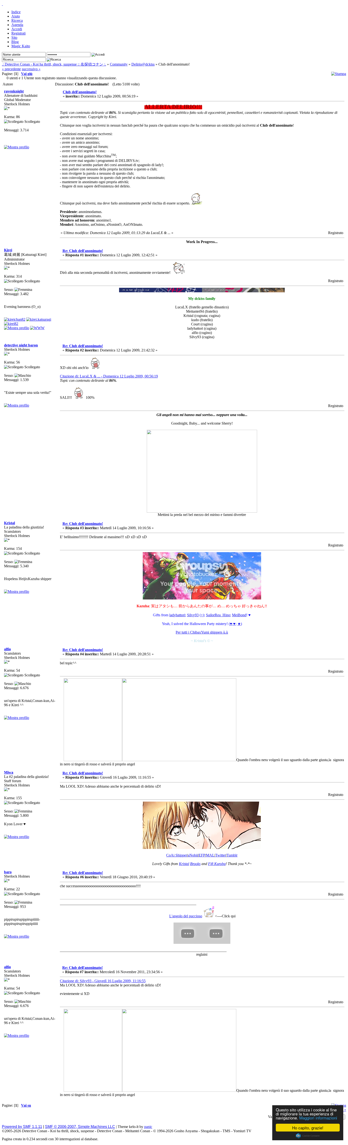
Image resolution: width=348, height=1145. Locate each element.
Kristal (9, 523)
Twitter (220, 855)
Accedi (16, 29)
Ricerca (17, 20)
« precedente (11, 69)
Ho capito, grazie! (307, 1128)
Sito (14, 38)
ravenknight (14, 91)
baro (8, 872)
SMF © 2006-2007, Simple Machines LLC (80, 1127)
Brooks (195, 864)
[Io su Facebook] (38, 319)
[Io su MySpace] (14, 319)
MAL (210, 855)
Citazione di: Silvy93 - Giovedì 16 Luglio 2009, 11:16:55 (103, 981)
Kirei (8, 250)
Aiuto (15, 16)
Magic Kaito (20, 46)
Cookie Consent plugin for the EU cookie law (308, 1135)
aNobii (193, 855)
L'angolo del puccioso (185, 916)
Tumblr (232, 855)
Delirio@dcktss (143, 64)
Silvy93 (193, 615)
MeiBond (239, 615)
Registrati (18, 33)
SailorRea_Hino (218, 615)
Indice (16, 12)
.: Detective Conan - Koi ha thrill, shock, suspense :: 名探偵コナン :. (54, 64)
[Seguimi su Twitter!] (11, 324)
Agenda (17, 25)
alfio (7, 649)
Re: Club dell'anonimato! (82, 251)
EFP (202, 855)
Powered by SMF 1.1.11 (22, 1127)
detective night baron (21, 345)
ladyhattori (177, 615)
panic (148, 1127)
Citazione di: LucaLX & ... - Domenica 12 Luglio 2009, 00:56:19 (109, 376)
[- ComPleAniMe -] (37, 328)
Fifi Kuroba (217, 864)
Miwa (8, 772)
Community (119, 64)
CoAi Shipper (176, 855)
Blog (15, 42)
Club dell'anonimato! (80, 92)
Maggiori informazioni (318, 1118)
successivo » (31, 69)
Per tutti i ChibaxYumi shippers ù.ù (202, 632)
